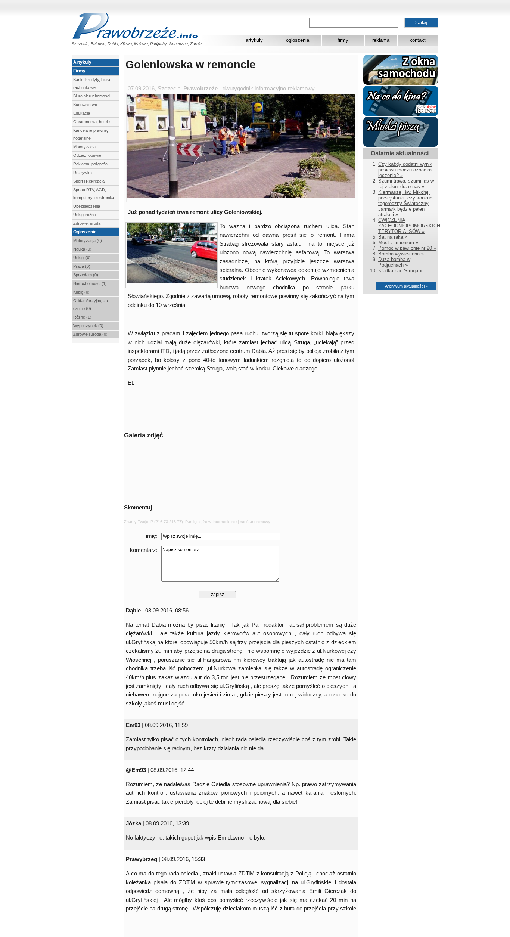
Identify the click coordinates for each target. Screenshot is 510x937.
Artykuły (82, 62)
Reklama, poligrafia (90, 164)
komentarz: (144, 550)
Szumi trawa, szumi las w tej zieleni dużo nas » (406, 183)
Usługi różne (84, 214)
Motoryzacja (84, 147)
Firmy (79, 71)
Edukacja (81, 113)
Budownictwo (85, 104)
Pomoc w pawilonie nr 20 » (407, 248)
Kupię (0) (81, 292)
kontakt (418, 40)
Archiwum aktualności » (406, 286)
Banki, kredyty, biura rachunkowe (91, 83)
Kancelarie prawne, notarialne (90, 134)
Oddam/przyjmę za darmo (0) (90, 304)
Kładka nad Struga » (400, 270)
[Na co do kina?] (400, 114)
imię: (152, 536)
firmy (343, 40)
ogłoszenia (297, 40)
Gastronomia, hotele (91, 122)
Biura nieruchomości (91, 96)
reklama (380, 40)
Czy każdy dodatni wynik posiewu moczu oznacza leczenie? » (405, 169)
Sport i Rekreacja (89, 181)
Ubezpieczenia (86, 206)
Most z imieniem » (398, 242)
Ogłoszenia (85, 232)
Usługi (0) (82, 257)
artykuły (254, 40)
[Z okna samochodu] (400, 83)
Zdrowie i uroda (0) (90, 334)
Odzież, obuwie (87, 155)
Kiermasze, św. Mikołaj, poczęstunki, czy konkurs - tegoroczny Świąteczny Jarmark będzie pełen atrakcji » (407, 203)
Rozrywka (82, 172)
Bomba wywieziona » (401, 254)
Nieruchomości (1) (90, 283)
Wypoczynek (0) (88, 325)
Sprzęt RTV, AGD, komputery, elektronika (93, 193)
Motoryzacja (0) (87, 240)
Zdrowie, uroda (86, 223)
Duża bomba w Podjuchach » (394, 262)
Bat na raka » (392, 237)
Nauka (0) (82, 249)
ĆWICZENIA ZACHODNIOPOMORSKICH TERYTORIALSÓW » (409, 225)
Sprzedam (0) (85, 275)
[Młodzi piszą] (400, 145)
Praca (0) (81, 266)
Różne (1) (82, 317)
